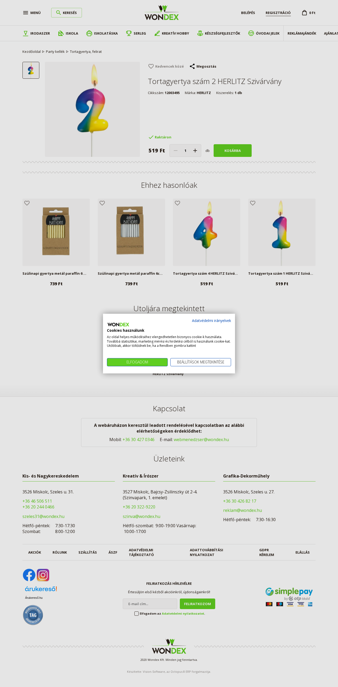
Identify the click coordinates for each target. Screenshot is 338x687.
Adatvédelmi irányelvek (211, 320)
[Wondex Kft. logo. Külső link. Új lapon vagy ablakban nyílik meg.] (118, 324)
